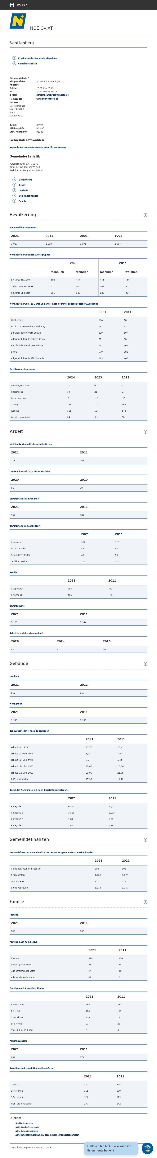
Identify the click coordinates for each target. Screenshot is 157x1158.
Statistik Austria (24, 1123)
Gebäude (23, 190)
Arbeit (21, 185)
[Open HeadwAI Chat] (147, 1148)
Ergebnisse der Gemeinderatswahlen (37, 58)
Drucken (21, 4)
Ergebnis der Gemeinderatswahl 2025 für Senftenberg (38, 147)
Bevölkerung (25, 179)
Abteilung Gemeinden (26, 1131)
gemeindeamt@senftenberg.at (52, 94)
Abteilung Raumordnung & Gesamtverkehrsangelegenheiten (47, 1134)
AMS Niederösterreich (27, 1127)
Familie (22, 201)
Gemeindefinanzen (28, 195)
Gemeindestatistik (28, 63)
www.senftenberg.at (47, 98)
